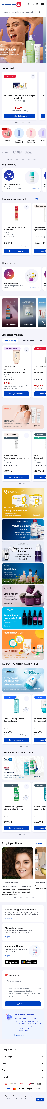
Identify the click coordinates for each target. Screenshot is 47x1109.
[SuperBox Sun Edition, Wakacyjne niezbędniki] (19, 86)
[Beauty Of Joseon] (39, 152)
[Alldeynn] (6, 152)
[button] (16, 122)
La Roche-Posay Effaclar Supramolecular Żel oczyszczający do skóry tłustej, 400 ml (14, 719)
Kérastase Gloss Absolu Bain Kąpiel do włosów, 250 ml (15, 371)
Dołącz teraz (19, 1035)
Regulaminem (32, 990)
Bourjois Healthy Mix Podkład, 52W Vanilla (16, 228)
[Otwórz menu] (41, 4)
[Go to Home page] (11, 4)
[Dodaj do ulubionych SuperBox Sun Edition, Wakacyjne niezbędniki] (33, 76)
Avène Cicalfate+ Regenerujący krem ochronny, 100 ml (16, 457)
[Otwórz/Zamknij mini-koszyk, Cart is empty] (37, 4)
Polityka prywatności (34, 1096)
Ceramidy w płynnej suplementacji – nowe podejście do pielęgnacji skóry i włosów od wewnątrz (17, 891)
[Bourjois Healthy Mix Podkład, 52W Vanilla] (16, 213)
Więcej (7, 918)
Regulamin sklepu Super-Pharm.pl (16, 1096)
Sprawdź (33, 287)
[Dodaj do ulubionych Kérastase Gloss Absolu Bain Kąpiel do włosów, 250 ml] (26, 349)
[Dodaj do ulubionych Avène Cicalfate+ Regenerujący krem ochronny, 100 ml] (26, 435)
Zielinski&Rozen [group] (28, 341)
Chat (40, 1100)
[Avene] (28, 152)
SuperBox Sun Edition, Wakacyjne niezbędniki (19, 96)
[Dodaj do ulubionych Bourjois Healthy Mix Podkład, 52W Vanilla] (26, 207)
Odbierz (33, 188)
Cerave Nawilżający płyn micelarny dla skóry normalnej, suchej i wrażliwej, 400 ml (16, 807)
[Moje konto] (28, 4)
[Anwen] (17, 152)
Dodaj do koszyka (19, 116)
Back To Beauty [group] (10, 341)
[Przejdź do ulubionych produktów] (33, 4)
